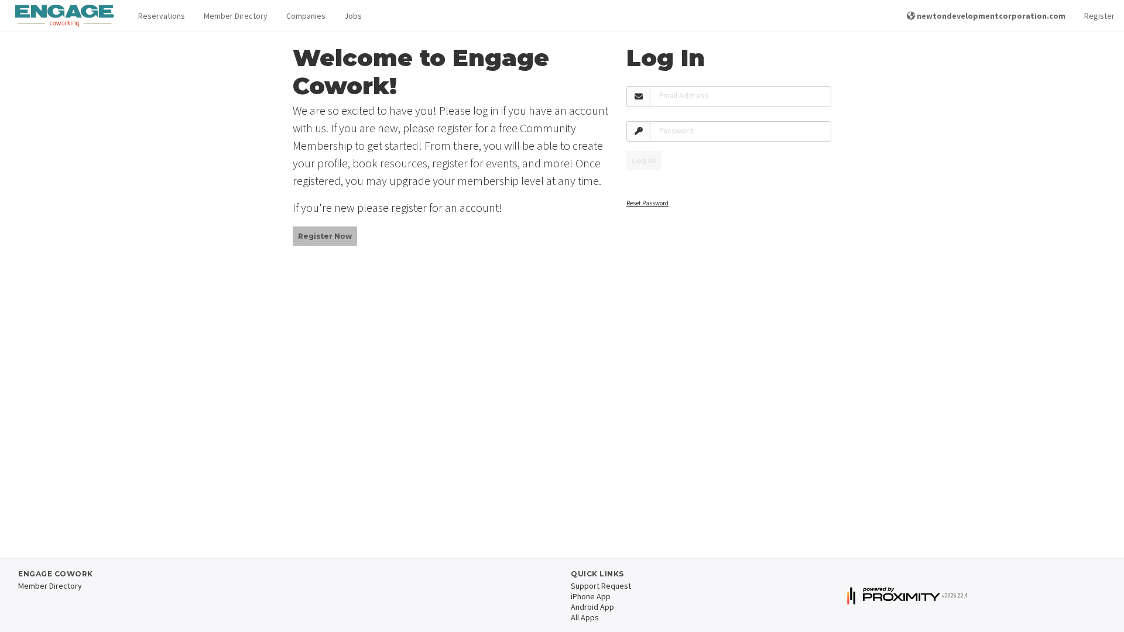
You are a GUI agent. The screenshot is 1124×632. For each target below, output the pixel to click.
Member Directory (236, 16)
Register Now (325, 236)
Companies (305, 16)
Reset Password (647, 203)
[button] (161, 16)
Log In (644, 160)
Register (1099, 16)
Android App (592, 607)
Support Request (601, 586)
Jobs (353, 16)
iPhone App (591, 596)
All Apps (585, 617)
